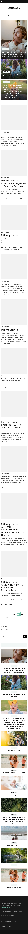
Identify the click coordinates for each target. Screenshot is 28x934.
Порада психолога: (14, 845)
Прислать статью (6, 926)
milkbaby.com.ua (5, 907)
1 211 (7, 617)
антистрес (14, 795)
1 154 (22, 614)
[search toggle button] (25, 1)
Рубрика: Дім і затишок (14, 887)
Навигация (15, 16)
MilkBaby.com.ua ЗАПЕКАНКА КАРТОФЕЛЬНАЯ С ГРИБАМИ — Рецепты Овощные (12, 530)
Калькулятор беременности (8, 921)
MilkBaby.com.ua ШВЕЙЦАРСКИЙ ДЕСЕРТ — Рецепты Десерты (13, 183)
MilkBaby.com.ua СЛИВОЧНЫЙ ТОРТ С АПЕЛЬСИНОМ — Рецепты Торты (12, 586)
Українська (5, 629)
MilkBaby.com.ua (9, 235)
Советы (5, 49)
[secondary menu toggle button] (1, 1)
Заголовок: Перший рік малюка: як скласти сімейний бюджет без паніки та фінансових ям (14, 54)
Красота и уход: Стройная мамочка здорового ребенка (11, 425)
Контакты (3, 924)
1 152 (15, 614)
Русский (4, 626)
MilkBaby (14, 7)
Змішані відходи (14, 750)
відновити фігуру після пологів (14, 773)
